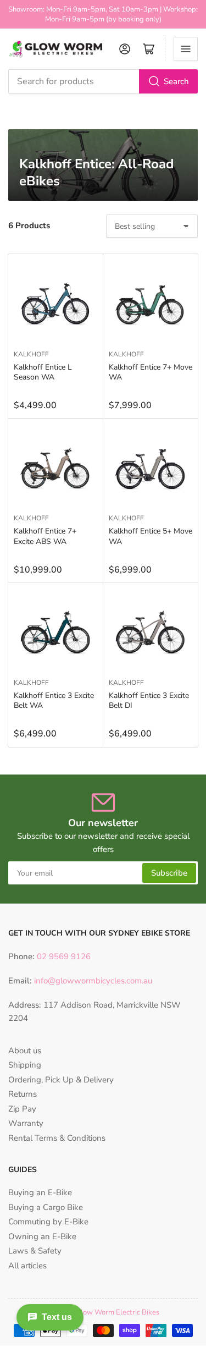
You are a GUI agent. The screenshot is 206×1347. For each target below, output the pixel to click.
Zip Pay (22, 1108)
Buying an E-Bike (40, 1192)
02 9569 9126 (63, 956)
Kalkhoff (31, 354)
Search (176, 81)
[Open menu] (186, 49)
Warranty (25, 1123)
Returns (22, 1093)
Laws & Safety (35, 1250)
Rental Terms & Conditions (56, 1137)
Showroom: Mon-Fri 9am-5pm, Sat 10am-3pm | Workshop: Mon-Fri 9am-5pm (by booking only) (103, 14)
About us (24, 1050)
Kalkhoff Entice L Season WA (43, 372)
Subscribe (169, 872)
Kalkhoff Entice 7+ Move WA (150, 372)
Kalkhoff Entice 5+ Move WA (150, 536)
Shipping (24, 1064)
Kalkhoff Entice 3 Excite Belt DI (149, 700)
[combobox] (103, 81)
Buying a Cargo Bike (45, 1207)
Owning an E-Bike (42, 1236)
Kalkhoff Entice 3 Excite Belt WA (54, 700)
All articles (27, 1265)
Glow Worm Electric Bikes (117, 1312)
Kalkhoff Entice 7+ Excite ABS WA (45, 536)
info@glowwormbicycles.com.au (93, 980)
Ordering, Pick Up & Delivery (61, 1079)
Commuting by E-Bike (48, 1221)
